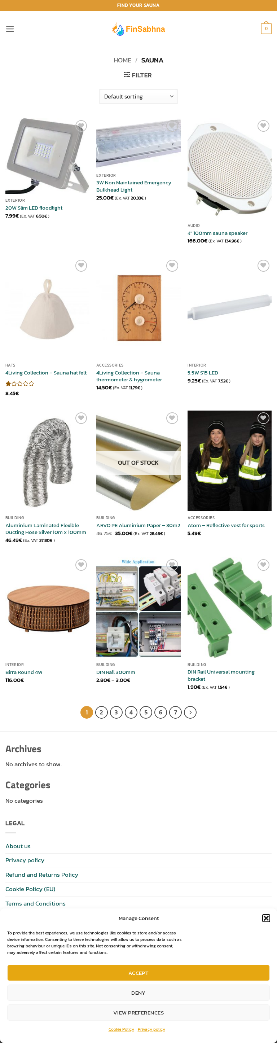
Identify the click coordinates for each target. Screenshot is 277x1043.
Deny (138, 993)
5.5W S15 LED (203, 372)
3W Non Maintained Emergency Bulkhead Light (133, 186)
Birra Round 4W (24, 672)
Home (122, 60)
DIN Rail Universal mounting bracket (221, 675)
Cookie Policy (121, 1029)
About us (18, 846)
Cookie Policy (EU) (30, 889)
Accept (138, 973)
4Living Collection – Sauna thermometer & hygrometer (129, 376)
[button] (266, 918)
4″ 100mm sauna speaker (217, 233)
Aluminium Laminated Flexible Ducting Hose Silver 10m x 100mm (45, 529)
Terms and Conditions (35, 903)
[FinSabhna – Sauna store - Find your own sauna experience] (138, 29)
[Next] (190, 712)
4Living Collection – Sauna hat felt (46, 372)
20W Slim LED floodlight (33, 207)
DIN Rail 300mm (115, 672)
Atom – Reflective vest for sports (226, 525)
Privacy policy (151, 1029)
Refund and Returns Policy (41, 874)
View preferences (138, 1012)
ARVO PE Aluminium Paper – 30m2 (138, 525)
